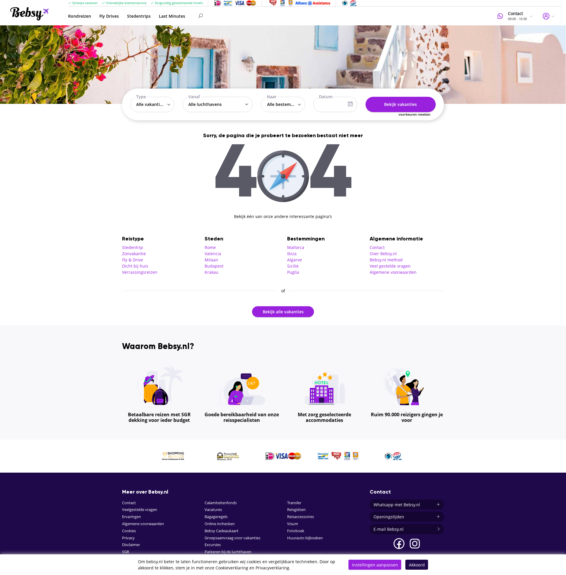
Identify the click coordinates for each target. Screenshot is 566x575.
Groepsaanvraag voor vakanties (232, 537)
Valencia (213, 253)
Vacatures (213, 509)
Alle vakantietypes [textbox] (153, 104)
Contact (377, 247)
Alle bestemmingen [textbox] (284, 104)
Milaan (211, 260)
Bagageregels (216, 516)
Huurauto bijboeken (305, 537)
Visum (292, 523)
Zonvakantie (134, 253)
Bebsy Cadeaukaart (221, 530)
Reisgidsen (296, 509)
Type (141, 96)
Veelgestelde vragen (139, 509)
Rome (210, 247)
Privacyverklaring (272, 568)
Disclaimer (131, 544)
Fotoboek (295, 530)
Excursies (213, 544)
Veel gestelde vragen (390, 266)
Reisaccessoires (300, 516)
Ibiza (292, 253)
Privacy (128, 537)
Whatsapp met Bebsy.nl (397, 504)
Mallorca (295, 247)
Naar (272, 96)
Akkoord (417, 565)
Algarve (294, 260)
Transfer (294, 502)
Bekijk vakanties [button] (400, 104)
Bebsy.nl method (386, 260)
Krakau (211, 272)
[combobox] (152, 104)
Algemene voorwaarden (393, 272)
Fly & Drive (132, 260)
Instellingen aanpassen (375, 565)
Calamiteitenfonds (221, 502)
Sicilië (293, 266)
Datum (326, 96)
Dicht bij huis (135, 266)
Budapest (214, 266)
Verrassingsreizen (139, 272)
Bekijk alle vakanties (283, 311)
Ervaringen (131, 516)
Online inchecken (220, 523)
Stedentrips (139, 16)
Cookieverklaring (231, 568)
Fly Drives (109, 16)
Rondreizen (79, 16)
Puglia (293, 272)
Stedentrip (132, 247)
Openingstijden (389, 517)
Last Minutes (172, 16)
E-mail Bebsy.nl (389, 529)
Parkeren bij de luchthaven (228, 551)
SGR (125, 551)
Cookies (129, 530)
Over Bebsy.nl (383, 253)
